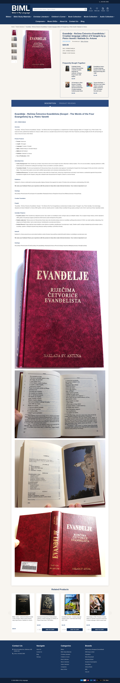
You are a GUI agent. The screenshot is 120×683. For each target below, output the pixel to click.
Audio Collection (106, 17)
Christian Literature (41, 17)
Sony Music (88, 664)
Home (12, 26)
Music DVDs (52, 21)
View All (87, 671)
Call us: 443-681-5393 (19, 653)
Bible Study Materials (22, 17)
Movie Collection (90, 17)
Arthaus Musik (88, 666)
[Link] (20, 9)
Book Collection (74, 17)
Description (50, 103)
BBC (86, 669)
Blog (82, 21)
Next (15, 61)
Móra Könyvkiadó (89, 657)
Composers (40, 21)
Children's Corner (58, 17)
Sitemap (39, 657)
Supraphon (88, 654)
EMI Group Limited (89, 652)
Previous (12, 61)
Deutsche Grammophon (91, 661)
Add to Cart (50, 629)
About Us (63, 21)
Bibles (8, 17)
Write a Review (84, 41)
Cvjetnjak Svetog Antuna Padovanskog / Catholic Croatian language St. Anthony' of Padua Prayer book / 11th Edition (77, 71)
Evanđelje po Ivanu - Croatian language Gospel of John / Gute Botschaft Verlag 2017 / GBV (99, 70)
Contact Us (73, 21)
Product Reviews (67, 103)
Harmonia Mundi (89, 659)
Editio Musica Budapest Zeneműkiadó (94, 649)
